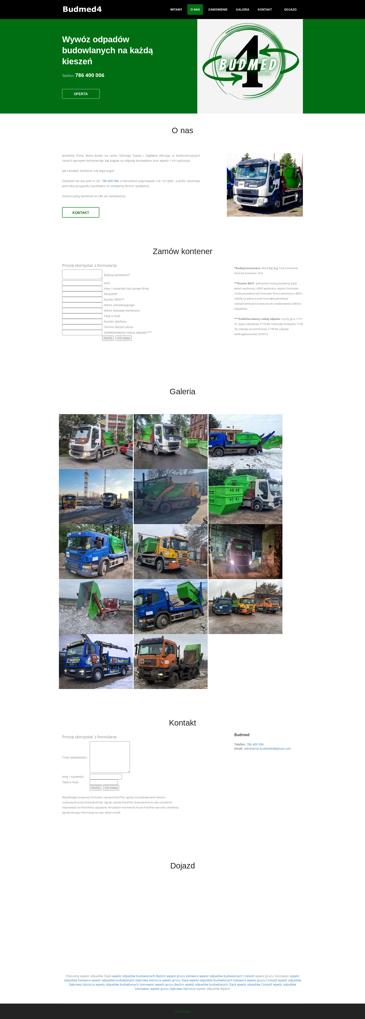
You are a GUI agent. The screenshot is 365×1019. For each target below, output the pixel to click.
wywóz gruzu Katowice (183, 976)
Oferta (81, 94)
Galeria (242, 9)
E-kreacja (182, 1011)
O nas (195, 9)
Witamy (176, 9)
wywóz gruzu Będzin (169, 984)
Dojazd (290, 9)
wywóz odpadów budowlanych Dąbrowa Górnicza (126, 980)
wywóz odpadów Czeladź (254, 984)
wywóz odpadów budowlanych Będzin (139, 976)
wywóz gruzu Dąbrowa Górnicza (173, 989)
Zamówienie (217, 9)
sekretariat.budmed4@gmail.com (267, 748)
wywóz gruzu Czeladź (262, 980)
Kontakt (265, 9)
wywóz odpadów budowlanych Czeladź (226, 976)
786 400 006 (110, 181)
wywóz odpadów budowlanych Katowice (217, 980)
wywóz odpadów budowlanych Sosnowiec (125, 984)
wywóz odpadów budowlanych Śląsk (210, 984)
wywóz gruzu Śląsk (175, 980)
